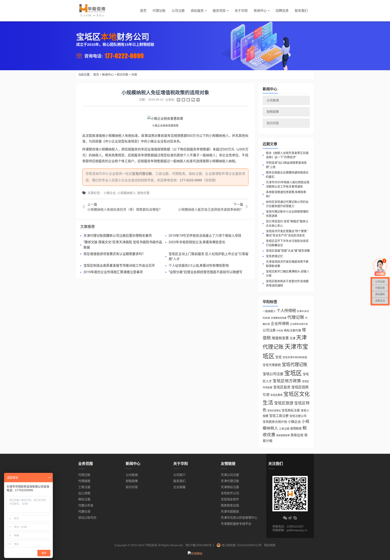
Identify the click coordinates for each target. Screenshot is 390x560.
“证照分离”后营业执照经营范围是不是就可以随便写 (205, 272)
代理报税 (84, 481)
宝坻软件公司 (230, 493)
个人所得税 (286, 310)
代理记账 (159, 10)
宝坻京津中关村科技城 (295, 357)
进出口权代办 (87, 517)
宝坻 (278, 357)
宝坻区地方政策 (287, 381)
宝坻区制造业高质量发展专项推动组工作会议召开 (119, 265)
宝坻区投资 (281, 387)
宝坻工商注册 (279, 416)
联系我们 (301, 10)
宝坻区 (293, 373)
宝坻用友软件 (230, 499)
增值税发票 (280, 338)
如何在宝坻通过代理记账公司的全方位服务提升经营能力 (287, 204)
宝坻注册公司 (298, 416)
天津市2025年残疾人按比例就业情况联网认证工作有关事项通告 (287, 184)
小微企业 (110, 193)
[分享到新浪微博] (178, 100)
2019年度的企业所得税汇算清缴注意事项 (113, 272)
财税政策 (273, 111)
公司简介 (179, 475)
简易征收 (296, 435)
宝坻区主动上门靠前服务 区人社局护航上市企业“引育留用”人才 (208, 256)
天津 (292, 338)
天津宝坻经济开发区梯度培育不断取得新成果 (287, 263)
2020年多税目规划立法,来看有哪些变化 (197, 242)
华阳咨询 (151, 545)
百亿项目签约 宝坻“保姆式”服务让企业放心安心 (287, 223)
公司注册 (178, 10)
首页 (143, 10)
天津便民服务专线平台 (236, 523)
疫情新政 (296, 428)
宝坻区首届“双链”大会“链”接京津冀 (288, 250)
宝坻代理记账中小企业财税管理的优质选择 (287, 213)
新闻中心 (261, 10)
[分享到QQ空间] (183, 100)
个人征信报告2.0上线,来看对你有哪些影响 (199, 265)
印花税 (279, 330)
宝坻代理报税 (272, 365)
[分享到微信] (193, 100)
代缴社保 (84, 511)
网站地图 (269, 545)
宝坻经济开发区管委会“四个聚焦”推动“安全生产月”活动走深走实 (287, 233)
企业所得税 (280, 324)
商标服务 (198, 10)
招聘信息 (282, 10)
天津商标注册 (230, 487)
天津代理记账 (230, 481)
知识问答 (273, 123)
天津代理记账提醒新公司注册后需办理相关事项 (117, 236)
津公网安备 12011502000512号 (241, 545)
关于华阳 (241, 10)
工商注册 (284, 428)
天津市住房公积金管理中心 (239, 517)
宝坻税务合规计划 (275, 421)
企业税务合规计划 (299, 324)
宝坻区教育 (276, 395)
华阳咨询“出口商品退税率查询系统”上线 (286, 165)
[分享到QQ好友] (188, 100)
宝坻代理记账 (142, 173)
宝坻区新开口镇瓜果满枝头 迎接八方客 (287, 273)
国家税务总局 (230, 505)
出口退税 (84, 493)
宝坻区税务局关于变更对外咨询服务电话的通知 (287, 283)
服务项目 (219, 10)
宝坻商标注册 (291, 410)
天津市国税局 (230, 511)
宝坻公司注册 (273, 374)
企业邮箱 (179, 487)
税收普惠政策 (283, 435)
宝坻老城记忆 (274, 256)
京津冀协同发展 (278, 318)
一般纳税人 (269, 311)
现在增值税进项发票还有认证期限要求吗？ (114, 254)
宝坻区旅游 (283, 403)
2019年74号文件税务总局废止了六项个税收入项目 (205, 236)
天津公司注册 (230, 475)
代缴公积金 (85, 505)
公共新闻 (273, 100)
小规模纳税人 (126, 193)
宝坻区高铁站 (274, 410)
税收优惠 (143, 193)
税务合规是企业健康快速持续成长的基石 (287, 174)
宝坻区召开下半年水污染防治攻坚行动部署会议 (287, 243)
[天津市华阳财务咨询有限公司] (92, 10)
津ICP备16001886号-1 (199, 545)
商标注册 (84, 499)
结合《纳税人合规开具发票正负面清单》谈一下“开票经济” (287, 155)
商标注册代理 (292, 330)
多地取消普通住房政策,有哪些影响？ (286, 194)
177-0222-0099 (124, 55)
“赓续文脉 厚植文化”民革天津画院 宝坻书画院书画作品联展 (122, 244)
